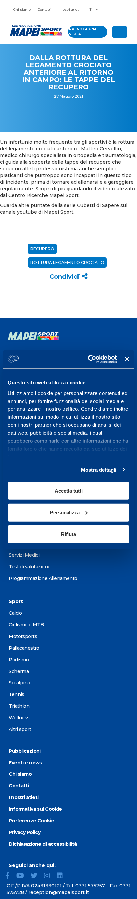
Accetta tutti (69, 491)
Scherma (19, 671)
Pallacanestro (24, 648)
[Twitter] (37, 876)
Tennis (16, 694)
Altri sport (20, 729)
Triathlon (19, 706)
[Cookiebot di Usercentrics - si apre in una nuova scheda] (89, 359)
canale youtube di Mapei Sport (36, 212)
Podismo (19, 660)
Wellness (19, 718)
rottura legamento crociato (67, 262)
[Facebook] (10, 876)
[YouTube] (22, 876)
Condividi (66, 276)
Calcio (15, 613)
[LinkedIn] (62, 876)
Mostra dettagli (99, 469)
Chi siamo (22, 9)
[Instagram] (49, 876)
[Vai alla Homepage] (34, 30)
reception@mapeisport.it (58, 892)
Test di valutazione (29, 567)
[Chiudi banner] (127, 359)
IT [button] (90, 9)
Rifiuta (68, 534)
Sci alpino (19, 683)
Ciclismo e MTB (26, 625)
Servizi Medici (24, 555)
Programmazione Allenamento (43, 578)
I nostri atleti (69, 9)
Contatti (44, 9)
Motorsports (23, 636)
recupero (42, 248)
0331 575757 (90, 886)
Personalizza (65, 512)
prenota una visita (83, 31)
